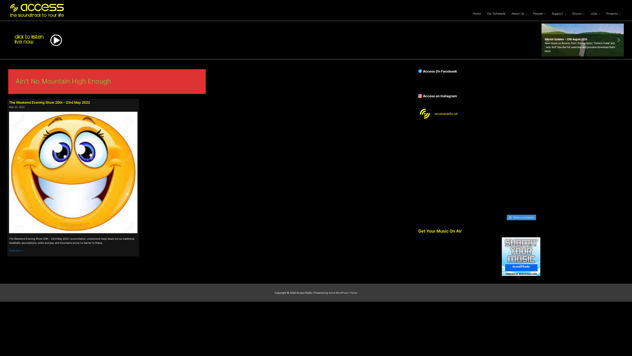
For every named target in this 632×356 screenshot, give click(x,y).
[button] (582, 40)
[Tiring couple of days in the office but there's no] (495, 198)
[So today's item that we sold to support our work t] (547, 168)
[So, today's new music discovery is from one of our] (599, 138)
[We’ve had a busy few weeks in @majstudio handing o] (443, 138)
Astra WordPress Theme (343, 292)
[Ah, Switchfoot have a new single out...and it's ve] (443, 168)
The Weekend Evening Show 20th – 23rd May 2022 (49, 102)
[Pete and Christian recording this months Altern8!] (547, 138)
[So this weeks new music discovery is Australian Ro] (599, 168)
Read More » (16, 251)
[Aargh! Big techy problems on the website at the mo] (495, 138)
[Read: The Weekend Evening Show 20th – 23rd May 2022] (73, 172)
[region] (582, 40)
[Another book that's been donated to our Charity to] (495, 168)
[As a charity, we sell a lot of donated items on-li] (443, 198)
